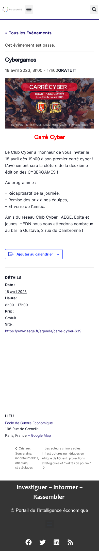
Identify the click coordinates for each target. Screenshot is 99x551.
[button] (29, 9)
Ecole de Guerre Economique (29, 423)
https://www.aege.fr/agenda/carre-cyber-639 (43, 331)
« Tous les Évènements (28, 32)
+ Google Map (39, 435)
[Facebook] (28, 542)
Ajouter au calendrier (34, 254)
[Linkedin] (56, 542)
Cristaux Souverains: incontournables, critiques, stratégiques (27, 457)
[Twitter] (42, 542)
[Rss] (70, 542)
